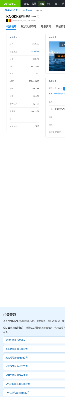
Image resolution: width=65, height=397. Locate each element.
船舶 (41, 3)
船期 (57, 3)
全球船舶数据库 (10, 10)
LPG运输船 (27, 10)
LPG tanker (34, 51)
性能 (34, 3)
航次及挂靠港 (28, 26)
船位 (26, 3)
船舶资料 (46, 26)
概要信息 (11, 26)
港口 (49, 3)
